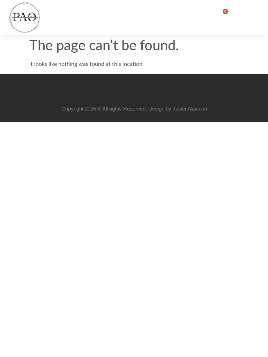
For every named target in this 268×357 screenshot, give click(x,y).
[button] (248, 16)
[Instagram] (142, 89)
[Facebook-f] (125, 89)
